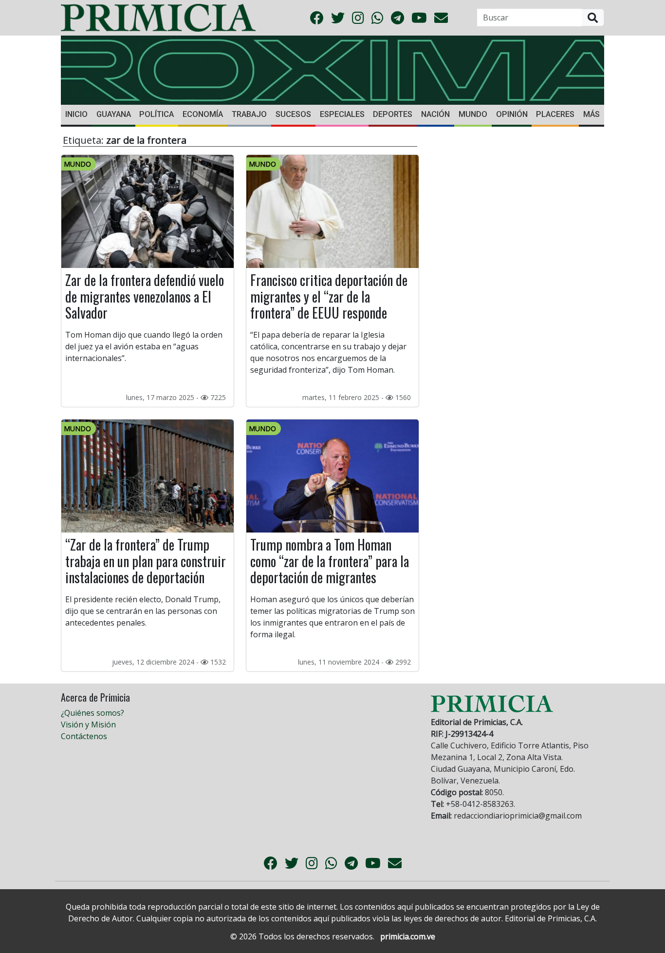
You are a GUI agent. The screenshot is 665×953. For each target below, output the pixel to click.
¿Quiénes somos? (92, 712)
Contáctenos (84, 736)
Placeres (555, 114)
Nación (435, 114)
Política (156, 114)
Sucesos (293, 114)
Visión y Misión (88, 724)
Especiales (342, 114)
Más (591, 114)
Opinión (512, 114)
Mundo (473, 114)
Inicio (76, 114)
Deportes (392, 114)
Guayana (113, 114)
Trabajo (249, 114)
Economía (203, 114)
